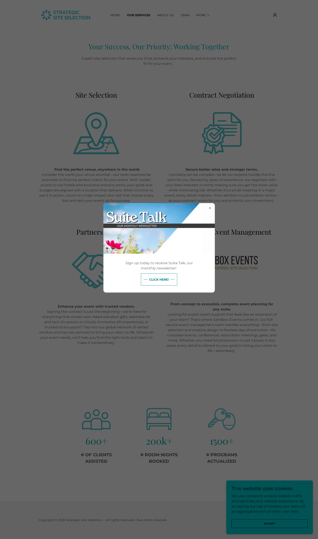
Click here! (159, 279)
